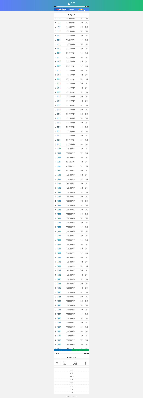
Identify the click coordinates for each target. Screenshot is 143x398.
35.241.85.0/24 (71, 373)
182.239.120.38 (59, 66)
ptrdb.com (71, 396)
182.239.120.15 (59, 36)
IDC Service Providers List (71, 357)
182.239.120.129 (59, 184)
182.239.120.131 (59, 187)
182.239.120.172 (59, 240)
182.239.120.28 (59, 53)
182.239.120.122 (59, 175)
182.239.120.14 (59, 35)
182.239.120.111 (59, 161)
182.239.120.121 (59, 174)
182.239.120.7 (59, 26)
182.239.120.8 (59, 27)
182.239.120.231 (59, 317)
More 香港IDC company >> (71, 365)
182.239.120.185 (59, 257)
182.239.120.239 (59, 327)
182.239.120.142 (59, 201)
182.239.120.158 (59, 222)
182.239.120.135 (59, 192)
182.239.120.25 (59, 49)
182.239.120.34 (59, 61)
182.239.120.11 (59, 31)
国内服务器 (64, 364)
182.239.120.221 (59, 304)
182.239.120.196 (59, 271)
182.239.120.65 (59, 101)
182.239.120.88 (59, 131)
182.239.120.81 (59, 122)
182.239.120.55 (59, 88)
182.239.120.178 (59, 248)
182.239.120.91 (59, 135)
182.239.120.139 (59, 197)
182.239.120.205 (59, 283)
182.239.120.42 (59, 71)
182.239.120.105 (59, 153)
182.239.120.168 (59, 235)
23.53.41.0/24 (71, 383)
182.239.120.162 (59, 227)
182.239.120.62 (59, 97)
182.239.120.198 (59, 274)
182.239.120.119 (59, 171)
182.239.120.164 (59, 230)
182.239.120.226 (59, 310)
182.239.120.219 (59, 301)
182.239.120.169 (59, 236)
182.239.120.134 (59, 191)
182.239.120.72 (59, 110)
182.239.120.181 (59, 252)
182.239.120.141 (59, 200)
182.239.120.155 (59, 218)
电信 (74, 363)
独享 (85, 364)
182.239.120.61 (59, 96)
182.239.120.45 (59, 75)
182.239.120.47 (59, 78)
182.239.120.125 (59, 179)
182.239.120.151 (59, 213)
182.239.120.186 (59, 258)
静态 (85, 362)
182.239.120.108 (59, 157)
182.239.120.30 (59, 56)
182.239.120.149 (59, 210)
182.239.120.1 (59, 18)
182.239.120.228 (59, 313)
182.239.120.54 (59, 87)
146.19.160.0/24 (71, 382)
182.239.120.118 (59, 170)
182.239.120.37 (59, 65)
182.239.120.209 (59, 288)
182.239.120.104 (59, 152)
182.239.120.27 (59, 52)
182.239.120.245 (59, 335)
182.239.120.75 (59, 114)
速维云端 (57, 362)
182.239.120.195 (59, 270)
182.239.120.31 (59, 57)
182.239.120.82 (59, 123)
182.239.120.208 (59, 287)
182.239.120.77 (59, 117)
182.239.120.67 (59, 104)
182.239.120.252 (59, 344)
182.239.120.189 (59, 262)
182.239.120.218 (59, 300)
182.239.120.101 (59, 148)
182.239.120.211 (59, 291)
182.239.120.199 (59, 275)
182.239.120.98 (59, 144)
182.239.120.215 (59, 296)
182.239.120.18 (59, 40)
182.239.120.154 (59, 217)
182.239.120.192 (59, 266)
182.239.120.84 (59, 126)
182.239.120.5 (59, 23)
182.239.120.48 (59, 79)
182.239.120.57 (59, 91)
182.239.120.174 (59, 243)
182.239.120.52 (59, 84)
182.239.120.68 (59, 105)
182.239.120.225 (59, 309)
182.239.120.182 (59, 253)
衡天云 (57, 363)
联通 (75, 363)
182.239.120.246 (59, 336)
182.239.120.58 (59, 92)
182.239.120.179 (59, 249)
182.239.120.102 (59, 149)
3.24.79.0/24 (71, 379)
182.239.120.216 (59, 297)
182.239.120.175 (59, 244)
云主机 (64, 362)
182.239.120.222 (59, 305)
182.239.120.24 (59, 48)
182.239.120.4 (59, 22)
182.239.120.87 (59, 130)
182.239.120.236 (59, 323)
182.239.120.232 (59, 318)
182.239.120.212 (59, 292)
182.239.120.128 (59, 183)
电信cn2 (76, 362)
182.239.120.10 (59, 30)
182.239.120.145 (59, 205)
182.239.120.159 (59, 223)
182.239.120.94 (59, 139)
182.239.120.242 (59, 331)
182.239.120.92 (59, 136)
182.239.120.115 (59, 166)
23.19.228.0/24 (71, 392)
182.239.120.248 (59, 339)
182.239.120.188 (59, 261)
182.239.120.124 (59, 178)
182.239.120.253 (59, 345)
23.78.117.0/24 (71, 386)
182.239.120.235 (59, 322)
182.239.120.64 (59, 100)
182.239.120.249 (59, 340)
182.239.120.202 (59, 279)
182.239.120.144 (59, 204)
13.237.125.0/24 (71, 376)
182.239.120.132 (59, 188)
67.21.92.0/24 (71, 389)
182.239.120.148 (59, 209)
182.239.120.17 (59, 39)
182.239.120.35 (59, 62)
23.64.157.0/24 (71, 370)
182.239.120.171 (59, 239)
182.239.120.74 (59, 113)
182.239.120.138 (59, 196)
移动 (76, 363)
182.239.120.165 (59, 231)
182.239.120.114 (59, 165)
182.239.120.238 (59, 326)
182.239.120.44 (59, 74)
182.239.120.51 (59, 83)
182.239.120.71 (59, 109)
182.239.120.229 (59, 314)
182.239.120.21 (59, 44)
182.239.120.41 (59, 70)
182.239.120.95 (59, 140)
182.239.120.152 (59, 214)
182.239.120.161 (59, 226)
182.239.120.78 (59, 118)
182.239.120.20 (59, 43)
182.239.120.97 (59, 143)
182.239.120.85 (59, 127)
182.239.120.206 (59, 284)
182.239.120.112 (59, 162)
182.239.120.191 (59, 265)
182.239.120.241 (59, 330)
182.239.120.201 (59, 278)
